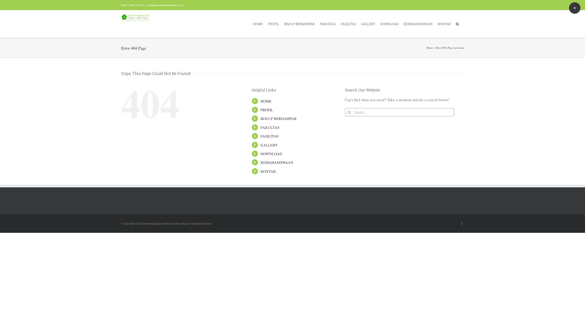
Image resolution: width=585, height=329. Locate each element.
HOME (266, 101)
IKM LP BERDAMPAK (279, 118)
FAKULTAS (270, 127)
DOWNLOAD (271, 153)
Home (430, 47)
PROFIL (267, 109)
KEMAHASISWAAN (277, 162)
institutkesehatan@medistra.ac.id (165, 5)
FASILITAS (270, 136)
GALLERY (269, 145)
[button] (457, 24)
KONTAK (268, 171)
